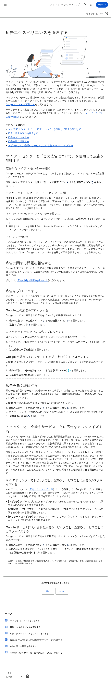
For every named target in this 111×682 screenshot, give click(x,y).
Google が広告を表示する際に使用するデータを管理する (36, 640)
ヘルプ (8, 613)
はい (48, 591)
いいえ (62, 591)
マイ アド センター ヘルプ (64, 4)
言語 (9, 673)
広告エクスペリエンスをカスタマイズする (29, 633)
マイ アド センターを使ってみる (25, 620)
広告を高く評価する (18, 141)
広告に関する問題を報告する (23, 133)
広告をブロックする (18, 137)
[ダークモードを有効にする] (27, 676)
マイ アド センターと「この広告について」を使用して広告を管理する (44, 129)
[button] (5, 4)
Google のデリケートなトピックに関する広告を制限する (36, 652)
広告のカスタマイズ (39, 489)
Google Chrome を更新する (20, 104)
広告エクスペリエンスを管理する (25, 627)
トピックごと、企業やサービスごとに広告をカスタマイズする (40, 145)
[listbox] (14, 676)
